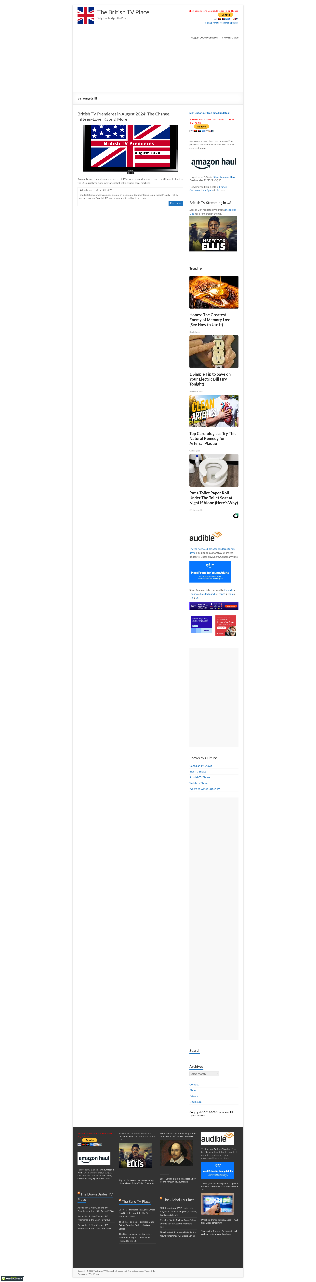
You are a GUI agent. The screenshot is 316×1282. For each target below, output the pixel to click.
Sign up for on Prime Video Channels (136, 1182)
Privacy (193, 1095)
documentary (140, 194)
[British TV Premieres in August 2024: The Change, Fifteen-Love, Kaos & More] (130, 126)
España (193, 593)
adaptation (87, 194)
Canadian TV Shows (200, 765)
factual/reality (163, 194)
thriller (130, 198)
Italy (203, 190)
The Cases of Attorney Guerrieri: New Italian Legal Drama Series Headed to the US (135, 1237)
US (197, 597)
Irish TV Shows (197, 771)
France (223, 186)
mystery (83, 198)
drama (151, 194)
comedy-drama (111, 194)
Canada (228, 589)
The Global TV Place (179, 1199)
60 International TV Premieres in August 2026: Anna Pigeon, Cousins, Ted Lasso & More (178, 1211)
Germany (194, 190)
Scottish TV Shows (199, 777)
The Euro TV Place (136, 1201)
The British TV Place (123, 12)
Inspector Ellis (126, 1136)
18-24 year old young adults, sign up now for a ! (219, 1186)
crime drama (126, 194)
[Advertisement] (158, 67)
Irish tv (174, 194)
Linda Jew (87, 189)
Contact (194, 1084)
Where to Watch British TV (204, 788)
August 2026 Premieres (204, 37)
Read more (175, 203)
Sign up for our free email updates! (221, 22)
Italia (231, 593)
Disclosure (195, 1101)
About (193, 1090)
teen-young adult (117, 198)
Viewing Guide (230, 37)
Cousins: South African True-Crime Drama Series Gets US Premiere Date (178, 1223)
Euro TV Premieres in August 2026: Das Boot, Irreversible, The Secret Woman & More (137, 1213)
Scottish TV (102, 198)
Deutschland (207, 593)
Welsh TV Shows (198, 782)
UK (218, 190)
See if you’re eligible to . (178, 1180)
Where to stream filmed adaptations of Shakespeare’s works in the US (178, 1135)
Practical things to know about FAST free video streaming (219, 1221)
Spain (210, 190)
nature (91, 198)
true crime (140, 198)
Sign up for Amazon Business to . (219, 1232)
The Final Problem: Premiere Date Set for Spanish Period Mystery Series (136, 1225)
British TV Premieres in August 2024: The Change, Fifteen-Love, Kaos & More (124, 116)
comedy (98, 194)
